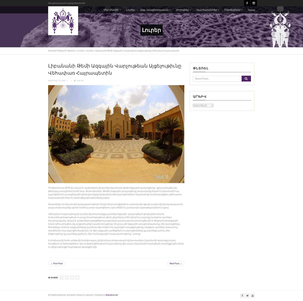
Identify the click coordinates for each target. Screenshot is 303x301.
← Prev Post (56, 263)
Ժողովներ (182, 9)
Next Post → (176, 263)
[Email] (77, 277)
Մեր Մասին (111, 9)
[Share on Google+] (72, 277)
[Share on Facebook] (61, 277)
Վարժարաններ (206, 9)
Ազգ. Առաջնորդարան (154, 9)
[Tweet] (67, 277)
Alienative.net (112, 295)
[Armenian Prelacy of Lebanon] (63, 20)
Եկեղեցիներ (232, 9)
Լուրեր (130, 9)
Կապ (251, 9)
